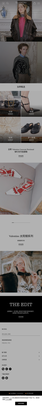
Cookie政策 (8, 399)
